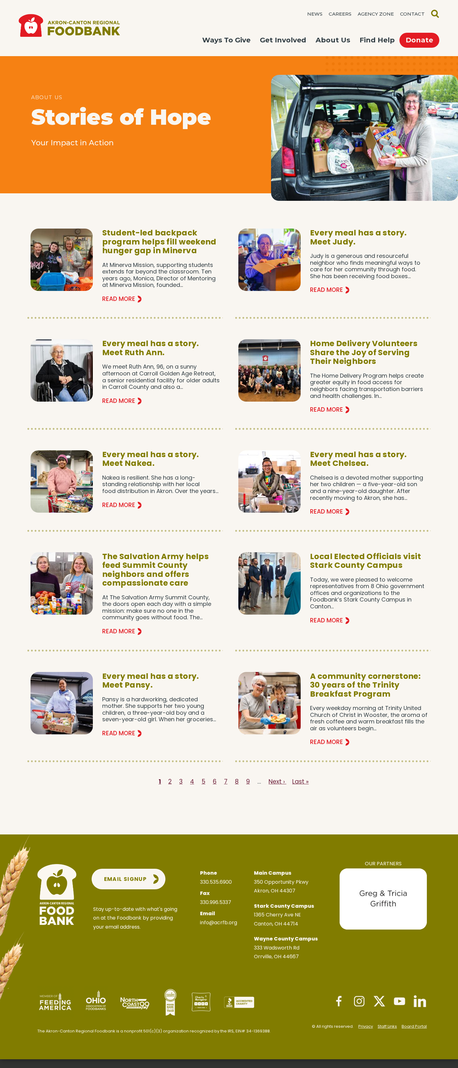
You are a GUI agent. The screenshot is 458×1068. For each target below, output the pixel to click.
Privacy (365, 1026)
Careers (340, 14)
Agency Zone (376, 14)
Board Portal (414, 1026)
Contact (412, 14)
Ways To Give (226, 40)
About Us (333, 40)
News (314, 14)
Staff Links (387, 1026)
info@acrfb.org (218, 922)
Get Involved (283, 40)
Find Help (377, 40)
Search (435, 14)
